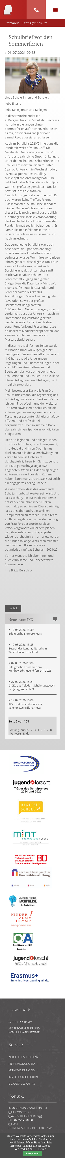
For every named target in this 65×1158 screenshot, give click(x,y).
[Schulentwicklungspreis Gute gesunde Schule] (30, 846)
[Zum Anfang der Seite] (19, 996)
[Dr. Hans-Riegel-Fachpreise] (22, 906)
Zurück (13, 608)
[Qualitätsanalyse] (26, 772)
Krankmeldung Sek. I (23, 1063)
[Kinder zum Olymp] (22, 928)
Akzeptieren (32, 1153)
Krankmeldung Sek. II (23, 1070)
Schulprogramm (20, 1021)
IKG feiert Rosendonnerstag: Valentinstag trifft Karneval (25, 705)
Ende (26, 733)
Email (13, 1124)
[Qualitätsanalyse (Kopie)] (30, 983)
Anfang (14, 730)
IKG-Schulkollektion (23, 1077)
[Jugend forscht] (30, 795)
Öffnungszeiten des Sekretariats (31, 1128)
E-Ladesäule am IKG (21, 1083)
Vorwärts (15, 733)
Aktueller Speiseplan (23, 1057)
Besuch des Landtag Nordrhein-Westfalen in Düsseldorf (28, 650)
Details (42, 1148)
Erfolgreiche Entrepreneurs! (25, 633)
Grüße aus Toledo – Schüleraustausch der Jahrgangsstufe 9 (31, 687)
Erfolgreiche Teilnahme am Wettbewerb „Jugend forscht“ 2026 (29, 668)
